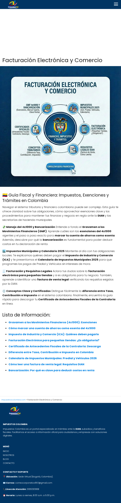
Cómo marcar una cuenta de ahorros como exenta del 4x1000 (52, 328)
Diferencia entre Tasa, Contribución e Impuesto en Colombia (51, 352)
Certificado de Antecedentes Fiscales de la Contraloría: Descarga (55, 346)
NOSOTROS (8, 455)
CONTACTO (8, 463)
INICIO (6, 451)
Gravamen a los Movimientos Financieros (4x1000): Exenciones (53, 322)
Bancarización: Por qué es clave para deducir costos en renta (51, 370)
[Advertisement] (60, 33)
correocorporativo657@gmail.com (33, 482)
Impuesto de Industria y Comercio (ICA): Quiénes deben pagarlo (54, 334)
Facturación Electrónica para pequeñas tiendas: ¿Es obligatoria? (54, 340)
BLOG (6, 459)
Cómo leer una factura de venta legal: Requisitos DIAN (46, 364)
